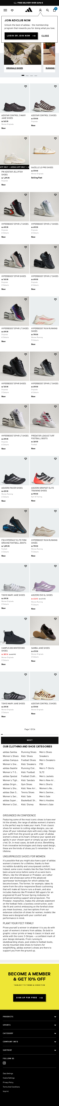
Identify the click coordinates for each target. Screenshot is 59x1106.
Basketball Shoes (29, 800)
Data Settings (8, 1073)
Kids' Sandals (28, 780)
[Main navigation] (5, 10)
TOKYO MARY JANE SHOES (13, 595)
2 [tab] (27, 74)
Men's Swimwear (47, 792)
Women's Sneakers (11, 764)
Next (30, 740)
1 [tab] (23, 74)
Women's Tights (11, 780)
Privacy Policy (8, 1082)
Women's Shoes (11, 756)
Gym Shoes (26, 784)
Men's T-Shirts (46, 768)
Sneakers (44, 756)
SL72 (41, 772)
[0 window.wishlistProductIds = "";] (12, 10)
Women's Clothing (11, 805)
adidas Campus (10, 760)
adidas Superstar (11, 800)
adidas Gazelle (10, 768)
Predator (37, 875)
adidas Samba (10, 752)
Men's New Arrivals (47, 780)
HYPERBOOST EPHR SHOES (13, 276)
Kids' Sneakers (28, 764)
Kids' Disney (27, 805)
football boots (45, 942)
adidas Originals (11, 784)
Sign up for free (26, 998)
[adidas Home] (29, 9)
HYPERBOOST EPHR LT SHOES (14, 224)
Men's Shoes (45, 752)
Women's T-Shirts (11, 772)
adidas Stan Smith (11, 792)
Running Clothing (29, 768)
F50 (41, 764)
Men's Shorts (46, 784)
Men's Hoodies (46, 800)
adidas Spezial (10, 776)
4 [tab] (36, 74)
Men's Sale (44, 796)
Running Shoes (28, 752)
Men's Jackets (46, 776)
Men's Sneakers (47, 760)
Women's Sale (46, 805)
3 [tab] (31, 74)
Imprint (6, 1091)
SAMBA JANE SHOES (40, 648)
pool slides (30, 942)
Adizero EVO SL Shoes (42, 595)
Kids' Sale (26, 796)
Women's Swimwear (11, 796)
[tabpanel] (29, 412)
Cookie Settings (9, 1078)
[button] (25, 86)
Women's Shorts (11, 788)
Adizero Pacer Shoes (12, 488)
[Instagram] (4, 1063)
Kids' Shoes (27, 756)
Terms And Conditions (11, 1087)
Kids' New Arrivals (29, 788)
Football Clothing (29, 776)
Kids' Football (28, 772)
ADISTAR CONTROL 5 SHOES (43, 115)
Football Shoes (28, 760)
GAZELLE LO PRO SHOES (42, 168)
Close (45, 36)
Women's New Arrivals (47, 788)
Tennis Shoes (27, 792)
